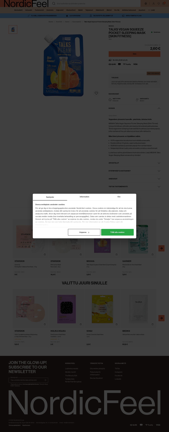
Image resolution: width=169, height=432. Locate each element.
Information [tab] (84, 197)
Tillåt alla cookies (117, 232)
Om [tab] (118, 197)
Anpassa (82, 232)
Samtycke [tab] (50, 197)
